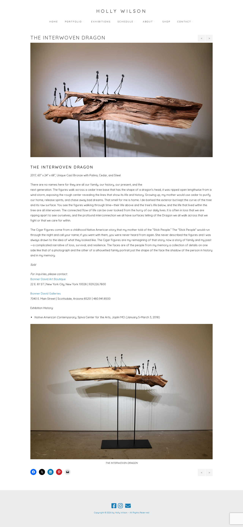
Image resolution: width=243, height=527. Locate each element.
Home (53, 21)
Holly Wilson (121, 11)
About (148, 21)
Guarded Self (202, 39)
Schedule (125, 21)
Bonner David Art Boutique (48, 279)
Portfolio (73, 21)
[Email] (128, 506)
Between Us (209, 39)
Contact (184, 21)
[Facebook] (113, 506)
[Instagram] (120, 506)
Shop (166, 21)
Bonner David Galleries (45, 293)
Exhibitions (101, 21)
